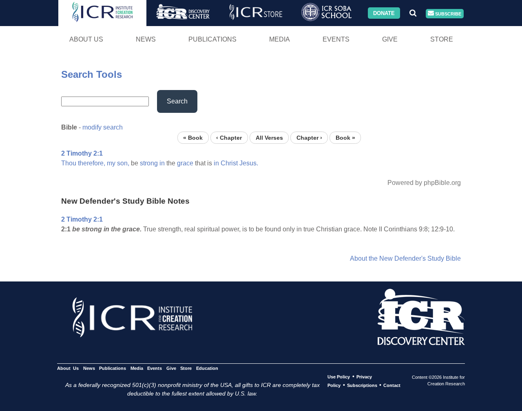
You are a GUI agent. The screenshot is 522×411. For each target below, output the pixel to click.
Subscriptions (362, 385)
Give (390, 39)
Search (177, 101)
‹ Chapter (229, 137)
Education (207, 368)
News (146, 39)
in (162, 163)
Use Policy (338, 376)
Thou (68, 163)
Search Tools (91, 74)
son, (123, 163)
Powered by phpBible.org (424, 182)
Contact (391, 385)
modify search (102, 127)
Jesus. (248, 163)
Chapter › (309, 137)
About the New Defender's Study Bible (405, 258)
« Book (193, 137)
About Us (86, 39)
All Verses (269, 137)
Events (336, 39)
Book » (345, 137)
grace (185, 163)
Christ (229, 163)
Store (441, 39)
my (111, 163)
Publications (212, 39)
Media (279, 39)
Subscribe (447, 13)
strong (149, 163)
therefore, (91, 163)
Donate (384, 13)
